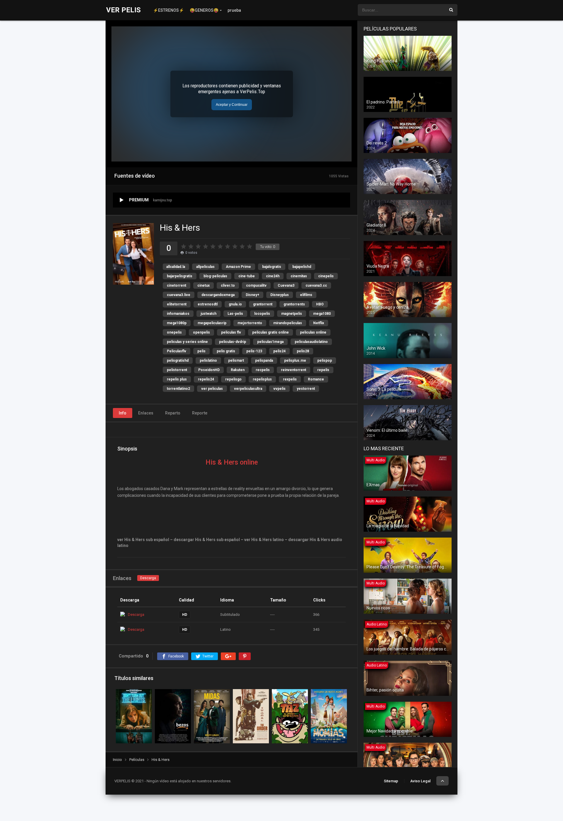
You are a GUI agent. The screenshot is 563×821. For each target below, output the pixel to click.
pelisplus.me (295, 360)
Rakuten (238, 370)
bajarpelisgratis (179, 276)
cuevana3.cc (316, 285)
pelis (201, 351)
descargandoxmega (218, 295)
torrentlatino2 (178, 389)
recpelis (263, 370)
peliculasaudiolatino (311, 342)
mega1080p (176, 323)
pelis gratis (226, 351)
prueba (234, 10)
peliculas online (313, 332)
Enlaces (145, 413)
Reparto (172, 413)
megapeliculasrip (212, 323)
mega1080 (322, 314)
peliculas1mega (270, 342)
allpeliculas (205, 267)
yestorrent (306, 389)
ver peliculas (212, 389)
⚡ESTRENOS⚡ (168, 10)
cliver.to (228, 285)
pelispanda (264, 360)
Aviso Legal (420, 781)
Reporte (199, 413)
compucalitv (256, 285)
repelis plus (177, 379)
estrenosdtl (208, 304)
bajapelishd (301, 267)
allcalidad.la (175, 267)
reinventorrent (293, 370)
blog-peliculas (215, 276)
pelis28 (303, 351)
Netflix (318, 323)
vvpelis (279, 389)
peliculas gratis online (270, 332)
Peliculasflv (176, 351)
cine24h (272, 276)
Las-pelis (235, 314)
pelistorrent (177, 370)
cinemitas (299, 276)
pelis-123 (254, 351)
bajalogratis (271, 267)
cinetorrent (176, 285)
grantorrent (262, 304)
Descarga (148, 578)
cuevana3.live (178, 295)
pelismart (236, 360)
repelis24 (206, 379)
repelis (323, 370)
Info (122, 413)
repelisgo (233, 379)
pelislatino (208, 360)
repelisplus (262, 379)
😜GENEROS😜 (204, 10)
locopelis (262, 314)
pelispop (324, 360)
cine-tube (246, 276)
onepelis (174, 332)
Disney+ (252, 295)
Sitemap (391, 781)
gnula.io (235, 304)
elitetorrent (176, 304)
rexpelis (290, 379)
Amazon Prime (238, 267)
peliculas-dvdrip (232, 342)
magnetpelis (291, 314)
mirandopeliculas (287, 323)
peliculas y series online (187, 342)
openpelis (201, 332)
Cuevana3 (286, 285)
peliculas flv (231, 332)
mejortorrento (250, 323)
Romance (316, 379)
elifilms (306, 295)
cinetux (203, 285)
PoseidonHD (209, 370)
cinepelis (326, 276)
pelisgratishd (178, 360)
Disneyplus (279, 295)
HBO (320, 304)
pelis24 (279, 351)
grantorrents (294, 304)
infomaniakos (178, 314)
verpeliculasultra (248, 389)
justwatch (208, 314)
